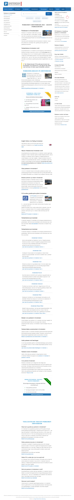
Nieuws (5, 31)
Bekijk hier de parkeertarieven (27, 488)
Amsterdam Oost (37, 261)
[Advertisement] (37, 128)
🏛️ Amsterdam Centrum (30, 18)
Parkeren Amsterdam (8, 9)
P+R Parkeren (17, 9)
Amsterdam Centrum (37, 238)
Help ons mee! (30, 372)
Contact (56, 100)
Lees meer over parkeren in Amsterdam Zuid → (32, 257)
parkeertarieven (24, 189)
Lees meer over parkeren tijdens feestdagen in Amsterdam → (34, 347)
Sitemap (56, 98)
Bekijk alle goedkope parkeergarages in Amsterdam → (33, 88)
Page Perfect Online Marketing (40, 498)
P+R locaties (42, 37)
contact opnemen (60, 92)
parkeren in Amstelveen (43, 355)
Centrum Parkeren (59, 59)
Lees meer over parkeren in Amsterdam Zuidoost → (33, 291)
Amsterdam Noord (37, 272)
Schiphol (57, 9)
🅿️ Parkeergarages (45, 18)
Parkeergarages (44, 9)
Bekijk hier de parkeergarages (27, 438)
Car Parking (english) (8, 29)
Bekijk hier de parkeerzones (27, 454)
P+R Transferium (7, 22)
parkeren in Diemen (25, 357)
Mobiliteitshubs (7, 24)
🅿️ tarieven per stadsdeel (37, 21)
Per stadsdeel (25, 9)
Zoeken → (48, 13)
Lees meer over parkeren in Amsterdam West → (32, 302)
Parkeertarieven (34, 9)
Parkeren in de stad (59, 61)
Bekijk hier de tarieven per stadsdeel (29, 477)
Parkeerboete (6, 33)
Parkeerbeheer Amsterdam (60, 68)
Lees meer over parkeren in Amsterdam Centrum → (33, 246)
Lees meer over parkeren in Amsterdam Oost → (32, 269)
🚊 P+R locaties (38, 18)
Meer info (51, 9)
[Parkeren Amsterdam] (18, 3)
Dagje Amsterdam (58, 74)
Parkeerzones (6, 20)
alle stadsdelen (35, 223)
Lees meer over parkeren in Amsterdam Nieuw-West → (34, 313)
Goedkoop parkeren (7, 26)
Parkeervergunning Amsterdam (61, 70)
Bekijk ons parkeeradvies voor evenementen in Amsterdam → (34, 336)
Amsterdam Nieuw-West (37, 306)
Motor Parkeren (58, 66)
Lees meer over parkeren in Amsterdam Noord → (32, 280)
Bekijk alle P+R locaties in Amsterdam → (30, 214)
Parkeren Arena (64, 124)
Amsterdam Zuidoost (37, 283)
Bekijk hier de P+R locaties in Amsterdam (30, 466)
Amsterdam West (37, 295)
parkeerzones (36, 187)
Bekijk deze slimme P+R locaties (61, 27)
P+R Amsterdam (64, 41)
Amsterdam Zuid (37, 250)
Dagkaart (56, 72)
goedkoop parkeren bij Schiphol (61, 50)
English (63, 9)
